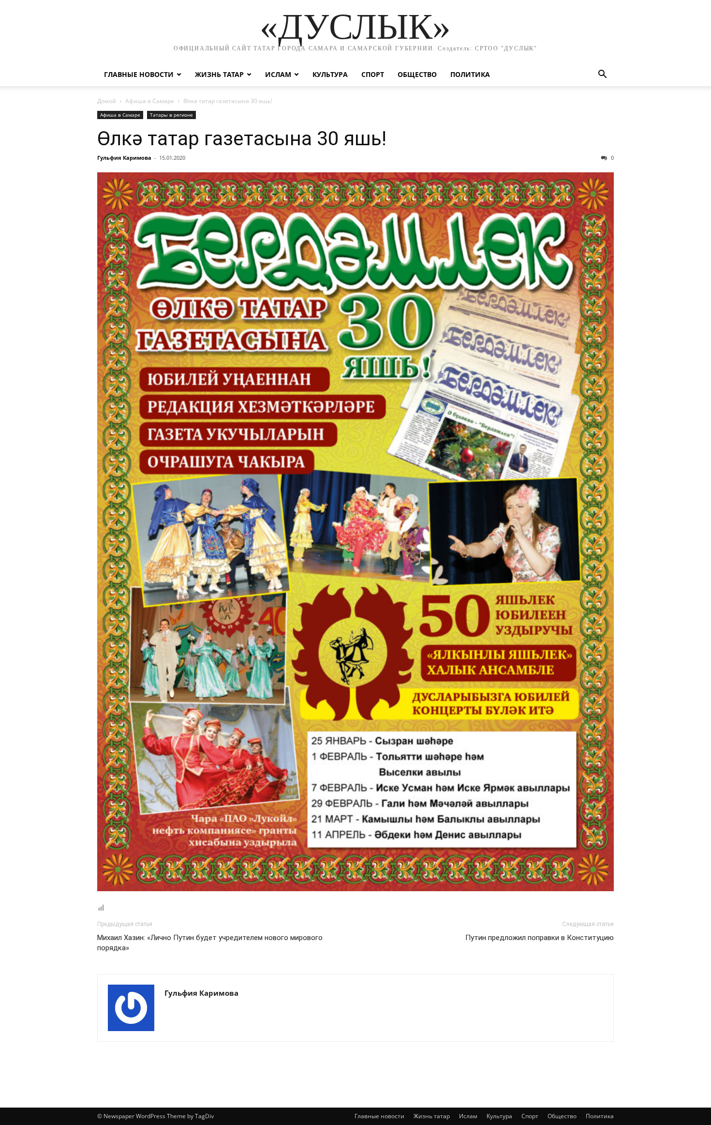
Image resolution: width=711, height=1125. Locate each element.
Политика (470, 74)
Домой (106, 101)
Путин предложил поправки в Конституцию (539, 937)
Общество (417, 74)
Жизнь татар (219, 74)
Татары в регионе (171, 114)
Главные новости (139, 74)
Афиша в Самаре (149, 101)
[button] (602, 75)
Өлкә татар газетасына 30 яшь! (241, 138)
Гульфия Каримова (124, 157)
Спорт (372, 74)
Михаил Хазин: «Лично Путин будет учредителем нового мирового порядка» (210, 942)
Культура (330, 74)
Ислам (278, 74)
